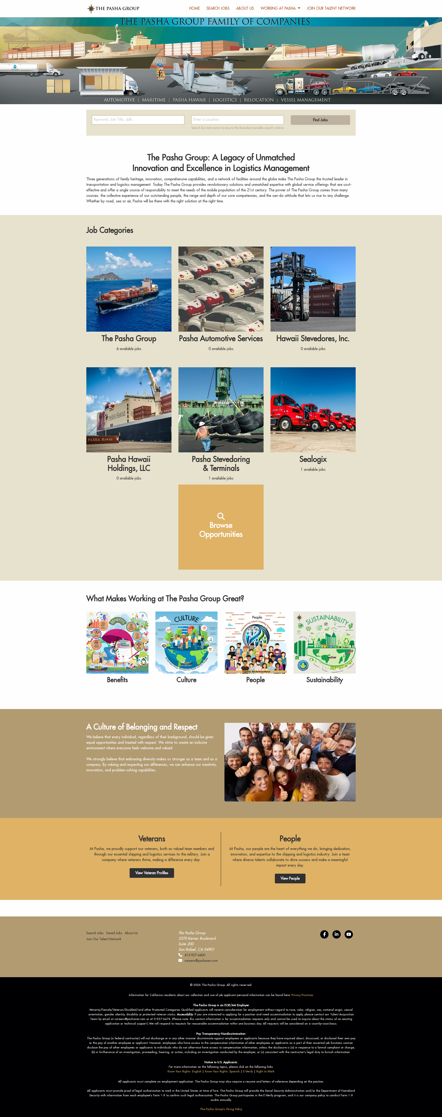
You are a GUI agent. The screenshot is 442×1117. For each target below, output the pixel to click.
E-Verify (248, 1071)
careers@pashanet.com (201, 960)
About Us (245, 8)
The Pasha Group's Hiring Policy (221, 1109)
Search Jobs (218, 8)
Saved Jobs (114, 933)
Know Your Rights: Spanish (222, 1071)
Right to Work (265, 1071)
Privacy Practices (302, 995)
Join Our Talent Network (331, 8)
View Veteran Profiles (151, 873)
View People (290, 878)
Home (194, 8)
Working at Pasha (278, 8)
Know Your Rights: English (184, 1071)
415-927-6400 (194, 955)
